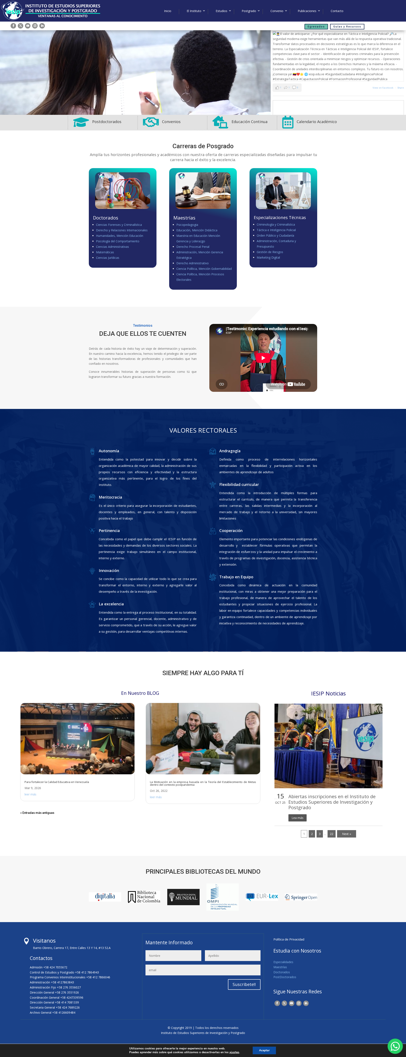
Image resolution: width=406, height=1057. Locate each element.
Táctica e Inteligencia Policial (276, 230)
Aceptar (264, 1050)
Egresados (316, 27)
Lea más (297, 818)
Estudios (221, 11)
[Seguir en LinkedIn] (42, 26)
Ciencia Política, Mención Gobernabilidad (204, 269)
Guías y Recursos (347, 27)
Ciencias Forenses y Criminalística (119, 225)
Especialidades (283, 962)
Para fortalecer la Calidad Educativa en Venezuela (57, 782)
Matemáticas (105, 252)
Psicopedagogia (187, 225)
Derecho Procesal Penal (192, 247)
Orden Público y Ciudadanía (275, 235)
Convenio (276, 11)
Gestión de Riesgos (270, 252)
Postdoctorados (106, 121)
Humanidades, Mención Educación (119, 236)
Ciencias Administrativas (112, 247)
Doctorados (281, 972)
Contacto (337, 11)
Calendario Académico (317, 121)
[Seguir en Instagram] (35, 26)
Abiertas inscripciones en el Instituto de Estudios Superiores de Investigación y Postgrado (332, 801)
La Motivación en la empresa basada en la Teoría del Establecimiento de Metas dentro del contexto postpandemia (203, 783)
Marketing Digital (268, 257)
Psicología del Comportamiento (117, 241)
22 (331, 834)
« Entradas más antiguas (37, 812)
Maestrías (280, 967)
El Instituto (194, 11)
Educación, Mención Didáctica (196, 230)
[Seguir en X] (20, 26)
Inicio (167, 11)
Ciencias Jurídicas (107, 258)
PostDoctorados (284, 977)
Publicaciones (307, 11)
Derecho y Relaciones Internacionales (122, 230)
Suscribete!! (244, 984)
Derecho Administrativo (192, 263)
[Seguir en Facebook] (13, 26)
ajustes (234, 1052)
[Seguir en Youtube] (27, 26)
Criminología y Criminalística (276, 224)
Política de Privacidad (288, 939)
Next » (346, 834)
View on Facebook (383, 87)
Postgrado (249, 11)
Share (400, 87)
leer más (30, 794)
